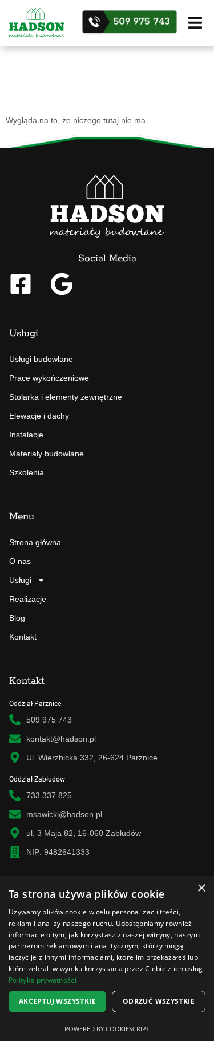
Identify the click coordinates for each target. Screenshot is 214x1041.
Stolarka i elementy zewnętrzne (65, 396)
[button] (195, 23)
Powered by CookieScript (107, 1028)
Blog (17, 617)
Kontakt (23, 636)
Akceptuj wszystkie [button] (57, 1001)
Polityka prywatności (42, 980)
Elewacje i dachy (39, 415)
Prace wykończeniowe (49, 378)
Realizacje (27, 599)
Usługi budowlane (41, 359)
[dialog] (107, 958)
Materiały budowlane (46, 453)
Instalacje (26, 434)
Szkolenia (26, 472)
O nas (20, 561)
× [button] (201, 888)
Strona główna (35, 542)
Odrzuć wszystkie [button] (159, 1001)
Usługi (20, 580)
